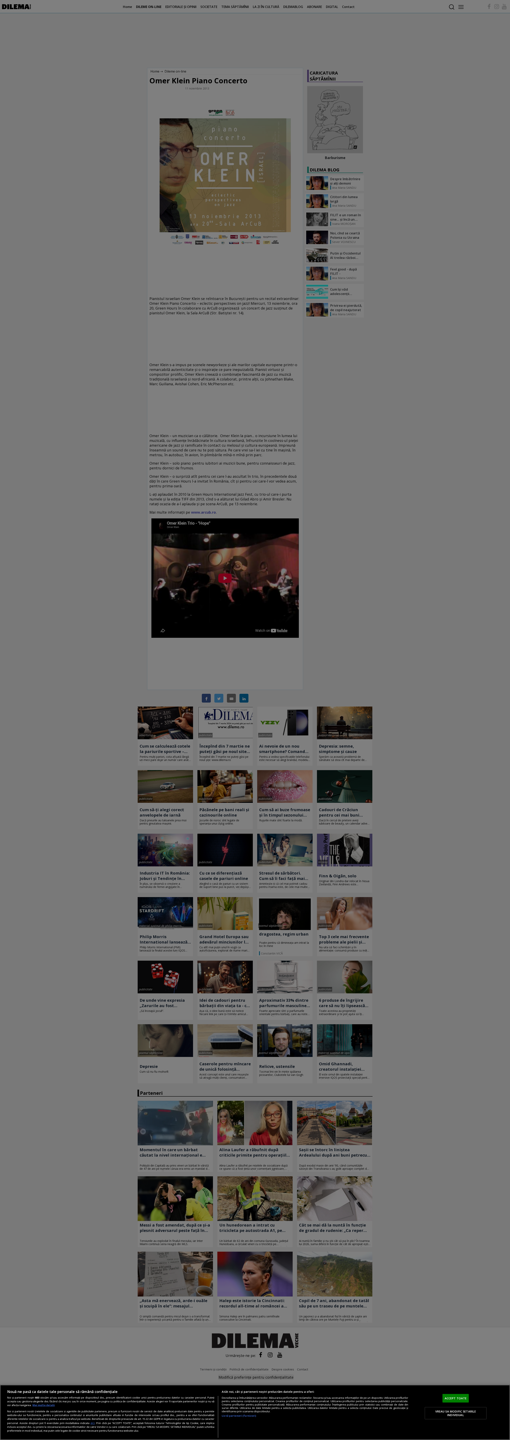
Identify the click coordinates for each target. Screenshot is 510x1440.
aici (92, 1423)
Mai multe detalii (43, 1405)
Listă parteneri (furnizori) (239, 1415)
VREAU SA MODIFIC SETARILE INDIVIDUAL (455, 1413)
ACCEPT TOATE (456, 1398)
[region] (255, 1412)
